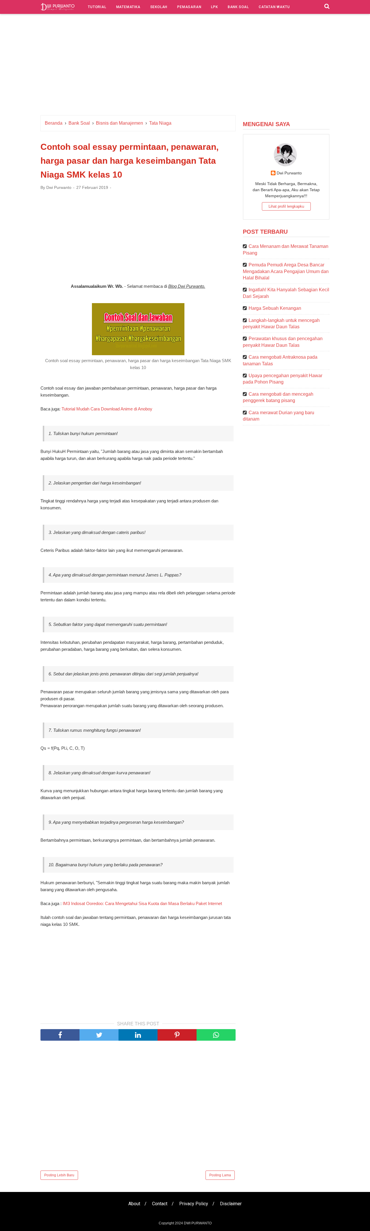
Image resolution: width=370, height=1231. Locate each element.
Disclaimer (231, 1203)
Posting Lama (220, 1175)
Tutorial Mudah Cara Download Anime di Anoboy (107, 408)
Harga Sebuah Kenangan (275, 308)
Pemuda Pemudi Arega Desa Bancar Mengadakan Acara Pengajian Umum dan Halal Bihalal (286, 271)
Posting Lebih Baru (59, 1175)
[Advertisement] (185, 65)
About (134, 1203)
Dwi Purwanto (289, 173)
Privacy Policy (193, 1203)
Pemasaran (189, 7)
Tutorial (97, 7)
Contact (159, 1203)
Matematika (128, 7)
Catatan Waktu (274, 7)
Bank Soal (238, 7)
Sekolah (159, 7)
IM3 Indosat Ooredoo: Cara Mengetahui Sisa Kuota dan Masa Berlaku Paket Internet (142, 903)
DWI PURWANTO (198, 1223)
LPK (214, 7)
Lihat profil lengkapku (286, 206)
